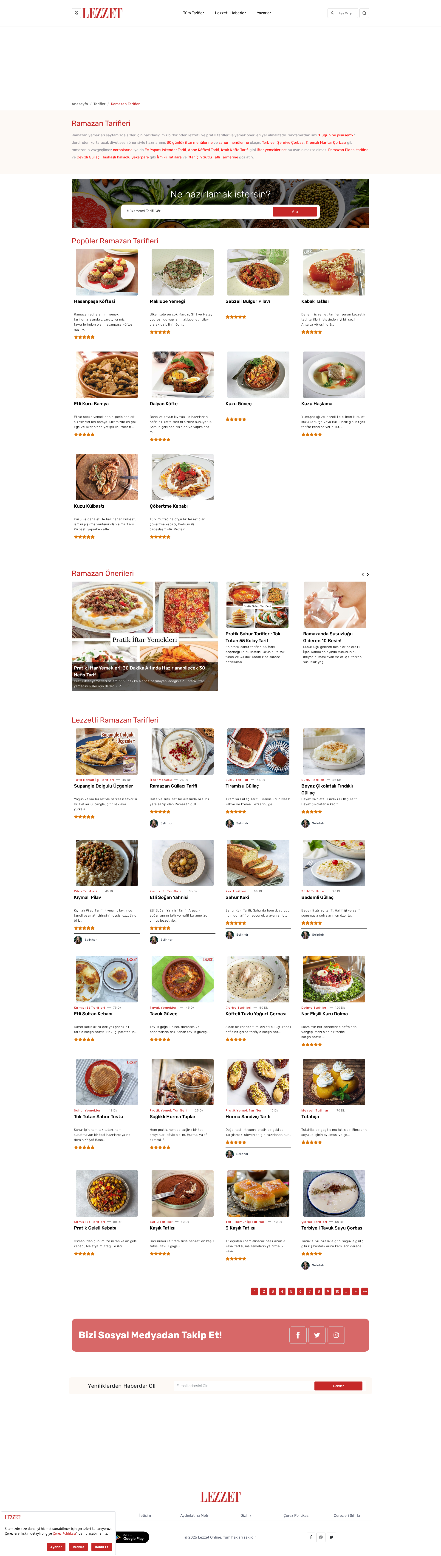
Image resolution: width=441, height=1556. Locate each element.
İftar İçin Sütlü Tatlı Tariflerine (213, 157)
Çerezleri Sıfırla (347, 1515)
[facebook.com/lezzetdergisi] (298, 1335)
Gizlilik (245, 1515)
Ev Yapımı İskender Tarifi (165, 150)
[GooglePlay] (130, 1537)
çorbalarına (123, 150)
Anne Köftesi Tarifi (203, 150)
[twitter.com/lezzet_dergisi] (317, 1335)
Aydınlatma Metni (195, 1515)
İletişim (145, 1515)
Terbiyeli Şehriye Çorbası (283, 142)
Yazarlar (264, 13)
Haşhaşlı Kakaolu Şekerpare (125, 157)
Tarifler (99, 104)
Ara (295, 211)
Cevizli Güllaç (88, 157)
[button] (363, 574)
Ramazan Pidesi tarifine (348, 150)
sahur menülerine (234, 142)
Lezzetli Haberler (230, 13)
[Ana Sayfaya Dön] (221, 1496)
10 (337, 1291)
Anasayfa (80, 104)
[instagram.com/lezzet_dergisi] (336, 1335)
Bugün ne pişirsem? (336, 135)
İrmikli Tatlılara (169, 157)
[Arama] (364, 13)
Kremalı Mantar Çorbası (326, 142)
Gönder (338, 1386)
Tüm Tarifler (193, 13)
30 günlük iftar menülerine (190, 142)
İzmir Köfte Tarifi (235, 150)
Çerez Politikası (296, 1515)
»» (364, 1291)
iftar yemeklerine (271, 150)
